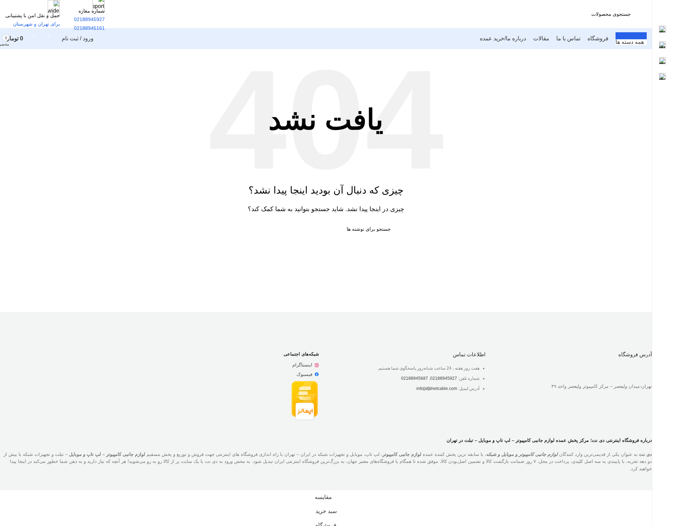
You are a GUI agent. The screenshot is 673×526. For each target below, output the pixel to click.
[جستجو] (549, 14)
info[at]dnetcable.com (436, 388)
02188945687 (414, 378)
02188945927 (443, 378)
